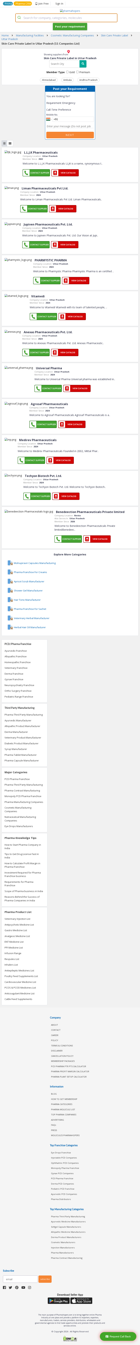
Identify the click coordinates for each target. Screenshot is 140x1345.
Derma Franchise (14, 673)
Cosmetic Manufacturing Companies (18, 809)
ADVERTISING (57, 1119)
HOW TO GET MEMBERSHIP (64, 1099)
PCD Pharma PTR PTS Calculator (68, 1066)
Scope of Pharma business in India (24, 891)
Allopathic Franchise (16, 656)
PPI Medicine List (14, 947)
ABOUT (54, 1024)
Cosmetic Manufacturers (63, 1242)
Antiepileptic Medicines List (19, 970)
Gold (72, 72)
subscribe (45, 1279)
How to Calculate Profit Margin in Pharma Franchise (22, 865)
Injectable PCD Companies (64, 1157)
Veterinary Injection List (17, 918)
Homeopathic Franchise (18, 662)
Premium (84, 72)
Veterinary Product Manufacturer (23, 737)
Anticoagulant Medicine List (19, 993)
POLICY (54, 1040)
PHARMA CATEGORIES (61, 1104)
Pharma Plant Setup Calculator (69, 1076)
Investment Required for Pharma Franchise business (23, 874)
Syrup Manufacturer (16, 749)
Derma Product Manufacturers (66, 1237)
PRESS (54, 1130)
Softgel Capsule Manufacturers (66, 1226)
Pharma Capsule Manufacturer (22, 760)
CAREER (54, 1035)
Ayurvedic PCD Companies (64, 1194)
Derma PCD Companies (62, 1183)
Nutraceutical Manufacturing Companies (20, 818)
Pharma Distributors (61, 1199)
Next (70, 135)
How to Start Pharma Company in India (23, 846)
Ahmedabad (49, 80)
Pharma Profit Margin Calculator (70, 1071)
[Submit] (20, 18)
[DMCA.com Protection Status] (70, 1339)
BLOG (54, 1093)
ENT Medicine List (14, 941)
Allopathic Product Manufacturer (22, 726)
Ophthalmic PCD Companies (65, 1163)
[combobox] (66, 18)
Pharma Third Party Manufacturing (24, 714)
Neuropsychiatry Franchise (19, 685)
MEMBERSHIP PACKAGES (63, 1061)
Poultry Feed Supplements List (21, 976)
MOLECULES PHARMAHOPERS (65, 1135)
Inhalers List (11, 964)
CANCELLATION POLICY (62, 1056)
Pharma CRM (23, 3)
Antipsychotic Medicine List (19, 924)
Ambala (67, 80)
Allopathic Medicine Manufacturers (68, 1232)
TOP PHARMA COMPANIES (63, 1114)
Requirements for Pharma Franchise (19, 883)
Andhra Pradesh (88, 80)
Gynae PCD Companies (62, 1173)
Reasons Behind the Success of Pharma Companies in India (22, 898)
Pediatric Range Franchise (19, 696)
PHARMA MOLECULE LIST (63, 1109)
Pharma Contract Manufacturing (22, 790)
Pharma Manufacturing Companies (24, 802)
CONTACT (56, 1030)
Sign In (59, 3)
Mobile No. (52, 114)
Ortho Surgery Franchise (18, 690)
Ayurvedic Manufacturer (18, 720)
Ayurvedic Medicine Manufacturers (68, 1221)
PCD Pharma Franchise (17, 779)
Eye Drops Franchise (61, 1152)
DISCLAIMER (57, 1050)
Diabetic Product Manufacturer (21, 743)
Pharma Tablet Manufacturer (21, 754)
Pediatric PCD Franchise (62, 1188)
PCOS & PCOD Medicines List (20, 987)
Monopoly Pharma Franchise (65, 1168)
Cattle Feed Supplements (18, 999)
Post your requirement (70, 26)
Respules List (12, 959)
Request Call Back (120, 1336)
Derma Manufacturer (16, 732)
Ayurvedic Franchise (16, 650)
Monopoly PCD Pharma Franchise (23, 796)
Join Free (43, 3)
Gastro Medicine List (16, 930)
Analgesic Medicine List (17, 936)
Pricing (8, 3)
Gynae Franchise (14, 679)
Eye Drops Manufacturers (19, 826)
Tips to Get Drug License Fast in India (22, 855)
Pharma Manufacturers (62, 1252)
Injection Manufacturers (63, 1247)
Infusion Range (13, 953)
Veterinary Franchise (16, 667)
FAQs (53, 1125)
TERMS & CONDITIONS (62, 1045)
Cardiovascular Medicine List (20, 982)
